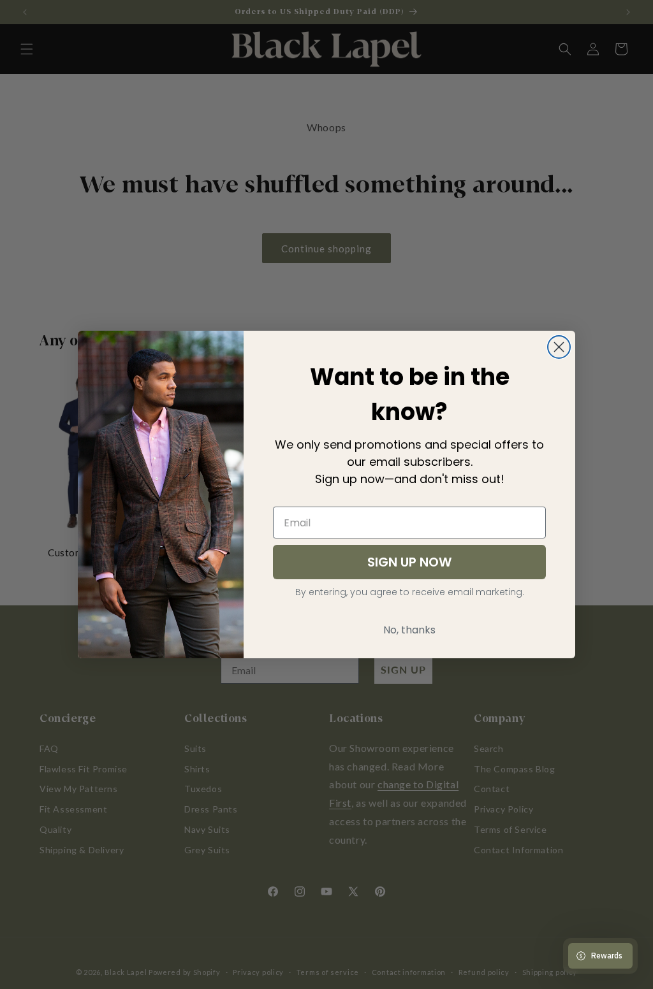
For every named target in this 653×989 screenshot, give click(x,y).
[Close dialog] (559, 347)
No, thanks (409, 630)
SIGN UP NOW (409, 562)
